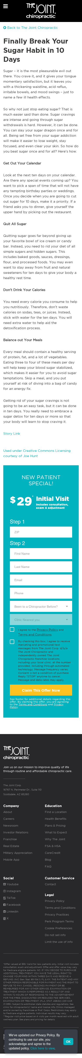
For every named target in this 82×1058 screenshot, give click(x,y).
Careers (8, 818)
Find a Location (56, 812)
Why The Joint (55, 839)
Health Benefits (55, 818)
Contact (50, 884)
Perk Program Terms (59, 921)
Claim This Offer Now (41, 690)
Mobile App (11, 859)
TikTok (11, 898)
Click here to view (42, 1048)
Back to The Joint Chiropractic (32, 27)
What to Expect (56, 832)
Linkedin (12, 911)
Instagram (13, 891)
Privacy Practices (57, 914)
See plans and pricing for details (37, 1019)
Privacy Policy (47, 629)
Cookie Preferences (58, 928)
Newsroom (10, 825)
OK (68, 1041)
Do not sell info (55, 935)
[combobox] (41, 606)
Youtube (12, 884)
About (7, 812)
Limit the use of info (59, 941)
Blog (48, 859)
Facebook (13, 904)
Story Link (11, 433)
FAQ (48, 866)
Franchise (10, 839)
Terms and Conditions (35, 634)
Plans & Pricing (55, 825)
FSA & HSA (53, 846)
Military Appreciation (17, 852)
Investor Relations (15, 832)
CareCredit (52, 852)
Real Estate (11, 846)
